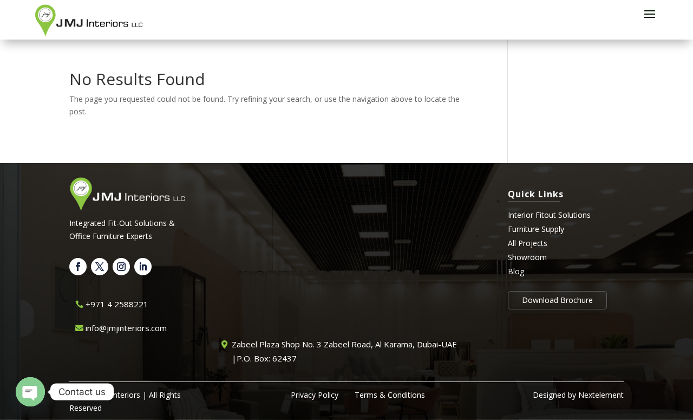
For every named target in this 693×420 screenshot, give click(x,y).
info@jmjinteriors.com (126, 327)
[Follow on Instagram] (121, 266)
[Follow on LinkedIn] (143, 266)
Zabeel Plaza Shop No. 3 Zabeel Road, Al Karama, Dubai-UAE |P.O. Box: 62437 (344, 351)
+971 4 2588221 (117, 304)
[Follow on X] (99, 266)
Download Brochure (557, 300)
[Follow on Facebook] (78, 266)
